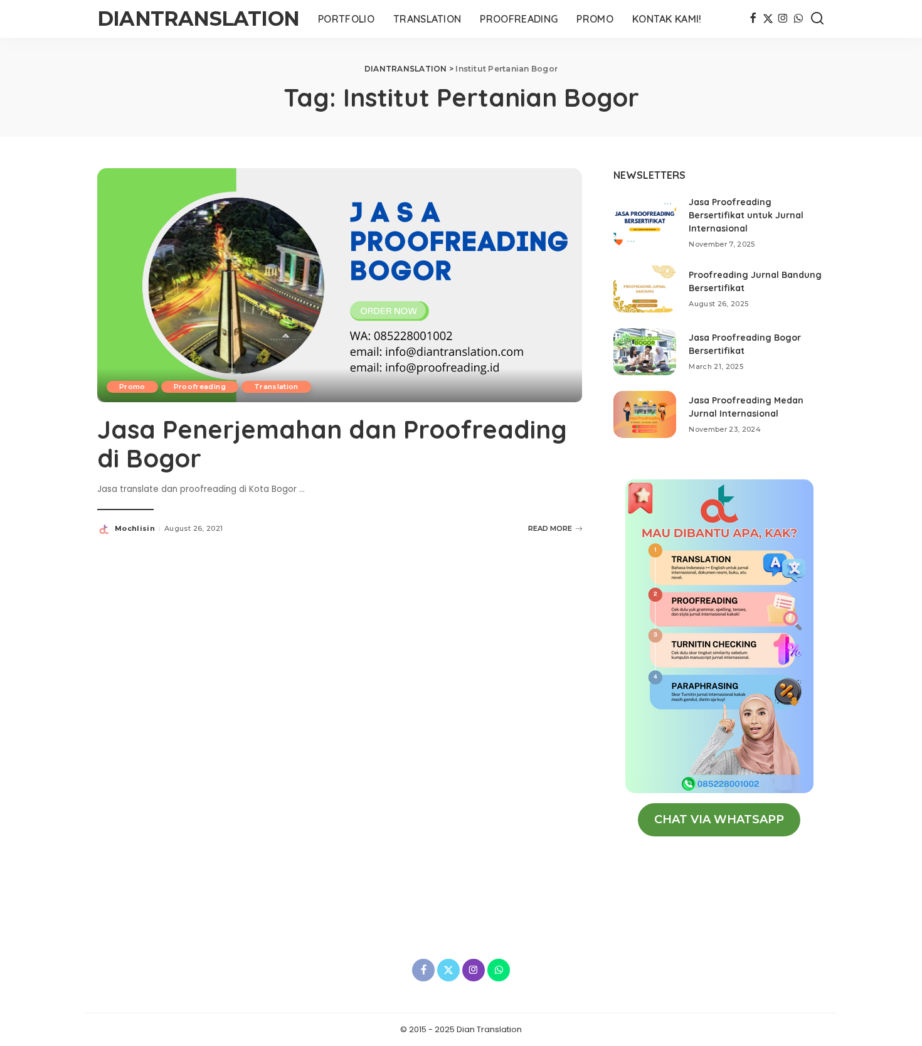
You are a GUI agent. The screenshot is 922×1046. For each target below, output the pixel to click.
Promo (132, 386)
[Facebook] (753, 19)
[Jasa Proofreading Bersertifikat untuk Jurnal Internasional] (644, 222)
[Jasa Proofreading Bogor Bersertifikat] (644, 351)
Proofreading (200, 386)
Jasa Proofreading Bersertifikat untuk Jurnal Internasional (746, 215)
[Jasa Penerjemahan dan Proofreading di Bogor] (339, 284)
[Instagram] (783, 19)
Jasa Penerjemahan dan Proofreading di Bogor (332, 444)
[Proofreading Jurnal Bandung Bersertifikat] (644, 288)
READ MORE (550, 528)
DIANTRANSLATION (198, 18)
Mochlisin (135, 528)
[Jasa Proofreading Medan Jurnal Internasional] (644, 414)
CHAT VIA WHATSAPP (719, 819)
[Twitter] (768, 19)
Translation (276, 386)
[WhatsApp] (798, 19)
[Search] (817, 19)
